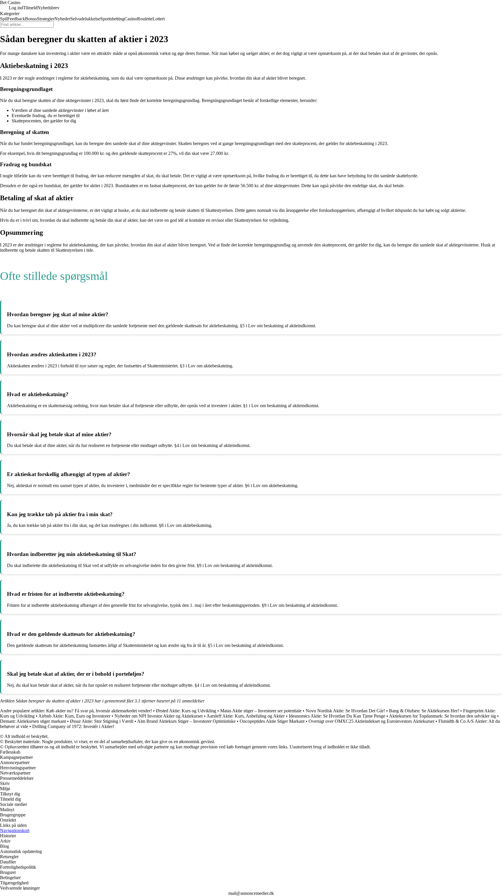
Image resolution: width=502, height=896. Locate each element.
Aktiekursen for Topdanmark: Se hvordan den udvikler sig (442, 715)
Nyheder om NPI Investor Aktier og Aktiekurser (158, 715)
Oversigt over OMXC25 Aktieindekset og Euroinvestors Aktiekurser (371, 721)
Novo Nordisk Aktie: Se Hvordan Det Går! (345, 710)
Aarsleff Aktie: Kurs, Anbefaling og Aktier (246, 715)
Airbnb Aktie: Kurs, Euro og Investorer (74, 715)
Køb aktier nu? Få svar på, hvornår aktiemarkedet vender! (99, 710)
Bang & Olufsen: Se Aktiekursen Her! (424, 710)
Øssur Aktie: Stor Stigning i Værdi (101, 721)
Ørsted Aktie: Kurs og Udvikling (186, 710)
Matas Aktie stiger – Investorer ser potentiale (261, 710)
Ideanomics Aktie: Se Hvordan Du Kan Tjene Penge (337, 715)
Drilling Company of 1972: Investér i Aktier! (73, 726)
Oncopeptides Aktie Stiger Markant (272, 721)
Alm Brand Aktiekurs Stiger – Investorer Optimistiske (186, 721)
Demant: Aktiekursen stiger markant (33, 721)
